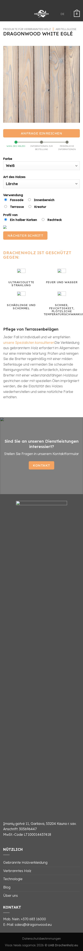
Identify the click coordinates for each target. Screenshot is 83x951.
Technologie (13, 879)
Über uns (10, 895)
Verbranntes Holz (17, 871)
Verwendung (28, 201)
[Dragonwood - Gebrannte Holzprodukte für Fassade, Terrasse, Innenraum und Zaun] (41, 13)
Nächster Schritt (25, 235)
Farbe (7, 159)
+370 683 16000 (33, 919)
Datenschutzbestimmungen (41, 939)
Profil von (32, 217)
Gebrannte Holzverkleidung (25, 862)
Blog (6, 887)
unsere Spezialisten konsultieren (28, 342)
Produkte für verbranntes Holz (27, 29)
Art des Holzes (14, 177)
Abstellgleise (66, 29)
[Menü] (5, 14)
